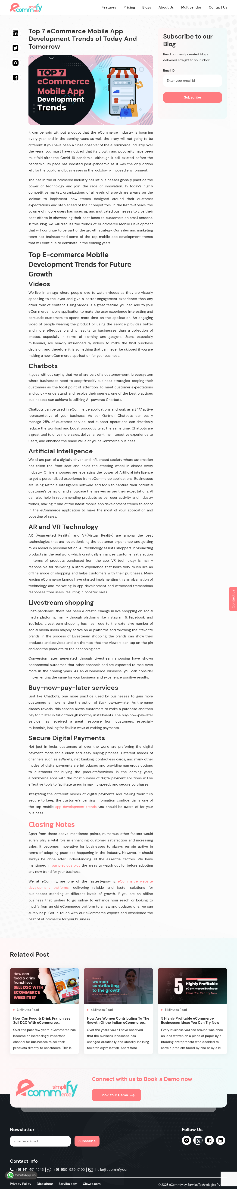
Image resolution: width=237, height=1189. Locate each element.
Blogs (146, 8)
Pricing (129, 8)
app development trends (76, 807)
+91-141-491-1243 (30, 1170)
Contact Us (218, 8)
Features (109, 8)
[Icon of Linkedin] (220, 1140)
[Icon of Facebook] (209, 1140)
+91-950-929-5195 (69, 1170)
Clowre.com (92, 1184)
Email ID (169, 70)
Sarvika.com (68, 1184)
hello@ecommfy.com (112, 1170)
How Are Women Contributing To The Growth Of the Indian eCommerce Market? (118, 1022)
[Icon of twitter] (198, 1141)
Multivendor (191, 8)
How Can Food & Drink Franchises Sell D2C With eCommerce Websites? (41, 1022)
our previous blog (67, 865)
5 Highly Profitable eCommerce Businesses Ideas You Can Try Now (190, 1020)
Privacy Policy (20, 1184)
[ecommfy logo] (47, 1088)
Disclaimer (45, 1184)
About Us (166, 8)
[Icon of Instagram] (186, 1140)
